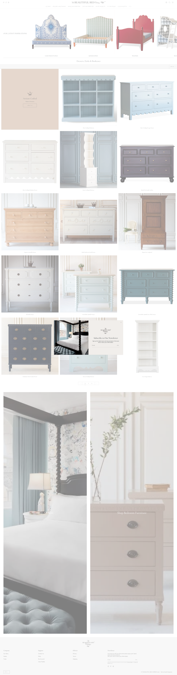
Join (118, 345)
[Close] (121, 322)
